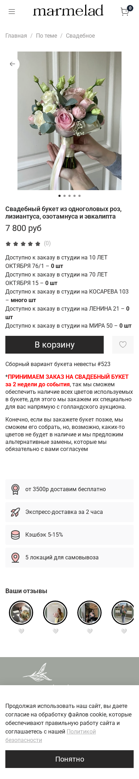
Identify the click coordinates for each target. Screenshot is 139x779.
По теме (46, 35)
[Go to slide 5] (79, 196)
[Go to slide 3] (69, 196)
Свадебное (80, 35)
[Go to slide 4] (74, 196)
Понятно (69, 759)
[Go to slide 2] (64, 196)
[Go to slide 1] (59, 196)
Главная (16, 35)
